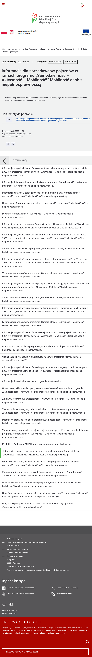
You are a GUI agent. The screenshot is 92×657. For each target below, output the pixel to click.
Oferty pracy (11, 560)
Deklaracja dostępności (15, 539)
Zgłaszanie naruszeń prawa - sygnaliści (20, 566)
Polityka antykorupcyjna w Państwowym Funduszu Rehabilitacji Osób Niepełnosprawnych (38, 570)
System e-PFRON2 (13, 546)
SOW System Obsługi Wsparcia (17, 549)
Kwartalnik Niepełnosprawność (17, 553)
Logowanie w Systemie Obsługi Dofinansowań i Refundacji (27, 542)
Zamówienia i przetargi (15, 556)
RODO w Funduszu (13, 563)
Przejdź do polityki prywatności (22, 652)
